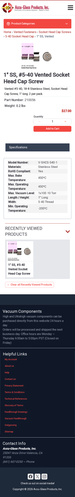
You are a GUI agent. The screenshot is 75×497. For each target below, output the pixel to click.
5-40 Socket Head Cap (19, 36)
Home (7, 32)
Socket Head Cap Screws (55, 32)
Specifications (18, 147)
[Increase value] (65, 121)
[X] (37, 476)
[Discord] (30, 476)
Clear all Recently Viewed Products (31, 284)
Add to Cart (52, 128)
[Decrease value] (39, 121)
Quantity (38, 116)
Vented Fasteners (25, 32)
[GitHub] (44, 476)
